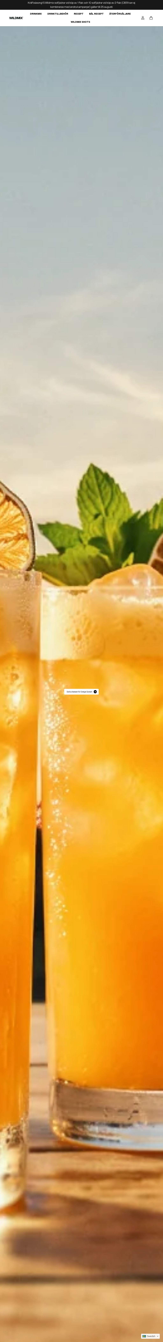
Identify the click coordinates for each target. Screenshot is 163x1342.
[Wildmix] (16, 18)
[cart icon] (151, 18)
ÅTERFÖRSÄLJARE (120, 13)
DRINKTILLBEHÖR (57, 13)
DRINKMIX (36, 13)
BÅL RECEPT (96, 13)
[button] (150, 1336)
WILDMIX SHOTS (80, 21)
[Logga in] (143, 18)
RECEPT (78, 13)
